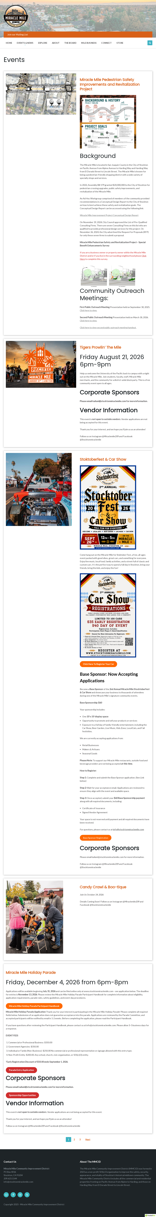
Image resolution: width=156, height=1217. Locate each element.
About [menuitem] (56, 43)
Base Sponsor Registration (95, 837)
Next (87, 1139)
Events (117, 75)
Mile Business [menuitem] (89, 43)
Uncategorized (131, 342)
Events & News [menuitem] (25, 43)
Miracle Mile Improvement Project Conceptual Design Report (109, 215)
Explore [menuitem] (42, 43)
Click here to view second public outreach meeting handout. (108, 327)
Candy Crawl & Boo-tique (103, 887)
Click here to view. (88, 310)
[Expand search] (149, 42)
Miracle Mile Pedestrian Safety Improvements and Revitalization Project (110, 84)
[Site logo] (16, 26)
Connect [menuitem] (106, 43)
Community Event (103, 75)
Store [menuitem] (120, 43)
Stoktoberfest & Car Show (103, 459)
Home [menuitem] (9, 43)
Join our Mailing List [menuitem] (17, 34)
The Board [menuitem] (70, 43)
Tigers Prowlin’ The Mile (100, 347)
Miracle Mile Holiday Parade (31, 972)
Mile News (127, 75)
